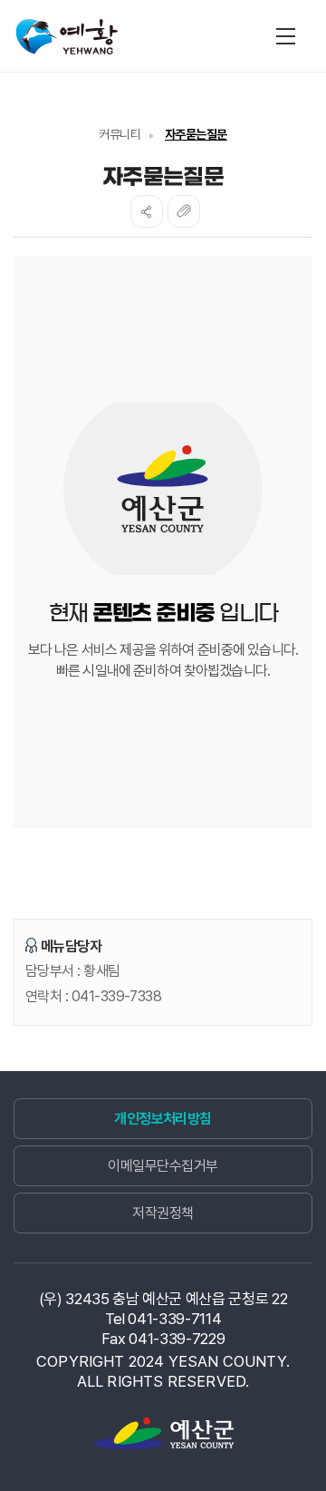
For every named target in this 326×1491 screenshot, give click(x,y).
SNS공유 (146, 211)
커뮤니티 (119, 134)
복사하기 (184, 211)
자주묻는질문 (196, 134)
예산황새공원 (68, 39)
